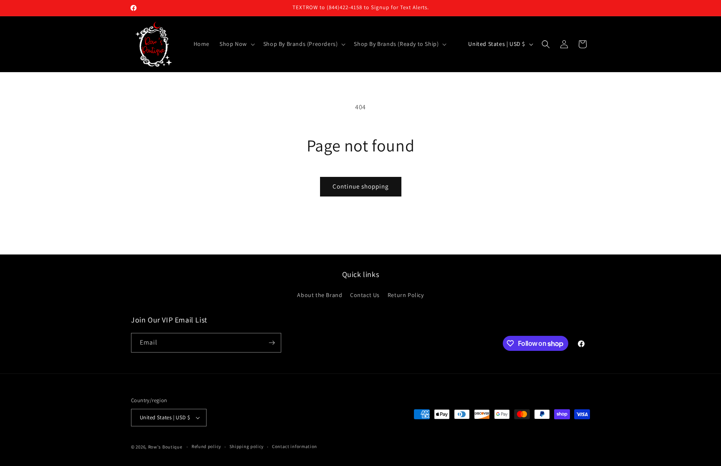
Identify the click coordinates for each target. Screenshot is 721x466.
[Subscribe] (271, 343)
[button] (236, 44)
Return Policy (406, 295)
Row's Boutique (165, 447)
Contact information (294, 446)
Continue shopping (361, 186)
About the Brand (319, 295)
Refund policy (206, 446)
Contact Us (365, 295)
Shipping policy (246, 446)
